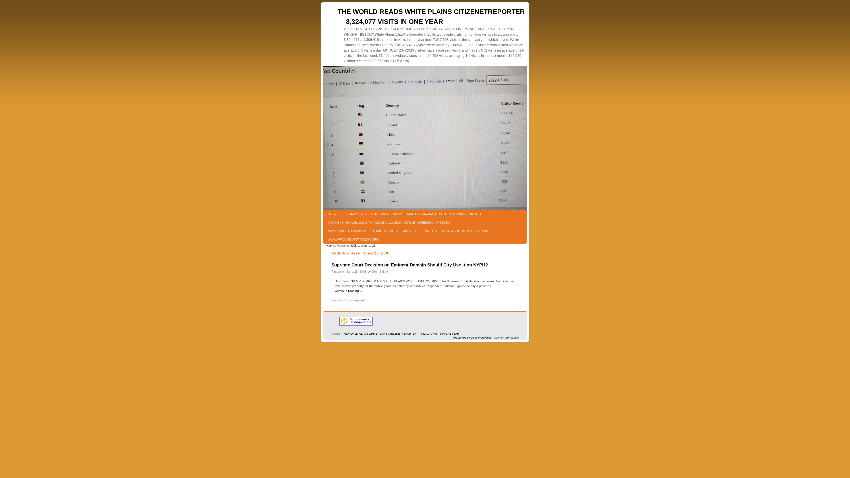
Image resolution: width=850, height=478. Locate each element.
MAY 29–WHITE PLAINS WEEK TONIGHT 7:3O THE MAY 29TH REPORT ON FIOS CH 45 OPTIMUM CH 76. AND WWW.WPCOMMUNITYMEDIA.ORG (408, 235)
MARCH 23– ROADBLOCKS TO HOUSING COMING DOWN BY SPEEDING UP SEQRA (389, 222)
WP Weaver (512, 337)
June (364, 245)
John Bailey (380, 271)
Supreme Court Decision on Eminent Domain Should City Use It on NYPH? (409, 264)
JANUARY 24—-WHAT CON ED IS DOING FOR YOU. (444, 214)
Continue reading (349, 291)
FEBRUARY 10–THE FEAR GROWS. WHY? (371, 214)
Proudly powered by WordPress (472, 337)
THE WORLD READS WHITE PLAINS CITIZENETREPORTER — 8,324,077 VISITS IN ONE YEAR (400, 333)
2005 (353, 245)
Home (332, 214)
